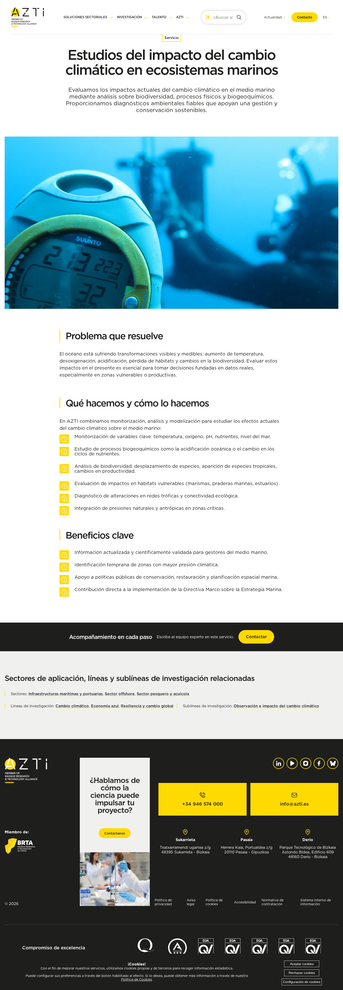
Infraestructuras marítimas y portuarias (65, 693)
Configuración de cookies (301, 982)
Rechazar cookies (302, 973)
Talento (159, 17)
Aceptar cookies (302, 964)
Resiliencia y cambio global (147, 706)
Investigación (129, 17)
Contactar (256, 636)
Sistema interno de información (315, 902)
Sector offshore (120, 693)
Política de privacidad (163, 902)
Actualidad (273, 17)
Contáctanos (114, 833)
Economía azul (105, 706)
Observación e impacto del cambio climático (276, 706)
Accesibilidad (245, 902)
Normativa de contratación (273, 902)
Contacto (304, 17)
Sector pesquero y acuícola (163, 693)
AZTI (179, 17)
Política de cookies (214, 902)
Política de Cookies (136, 979)
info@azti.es (294, 804)
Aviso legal (191, 902)
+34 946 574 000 (202, 804)
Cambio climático (72, 706)
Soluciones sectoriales (85, 17)
